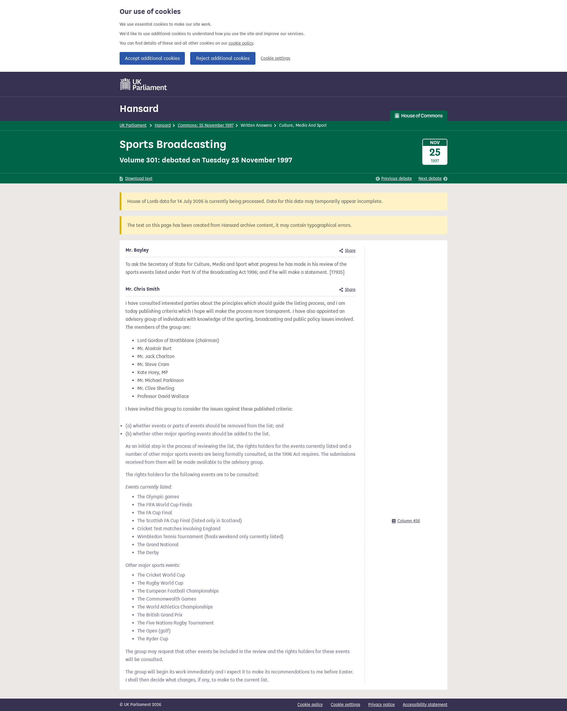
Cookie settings (275, 58)
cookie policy (241, 43)
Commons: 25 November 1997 (206, 125)
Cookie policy (310, 704)
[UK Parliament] (144, 84)
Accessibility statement (425, 704)
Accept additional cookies (152, 58)
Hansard (139, 108)
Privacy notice (381, 704)
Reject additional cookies (223, 58)
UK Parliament (133, 125)
